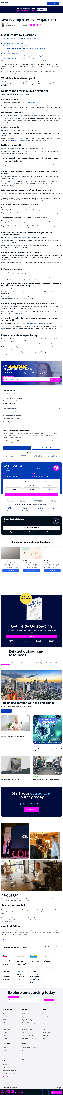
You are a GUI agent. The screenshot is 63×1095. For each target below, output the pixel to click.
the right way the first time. (15, 557)
